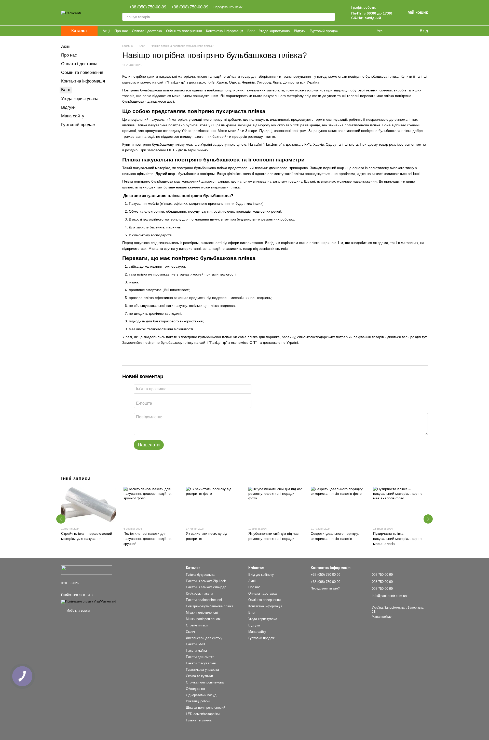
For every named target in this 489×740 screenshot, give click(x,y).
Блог (251, 31)
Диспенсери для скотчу (204, 638)
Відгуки (300, 31)
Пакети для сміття (200, 657)
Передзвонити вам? (227, 7)
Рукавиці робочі (198, 701)
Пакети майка (196, 650)
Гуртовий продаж (324, 31)
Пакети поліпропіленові (204, 600)
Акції (106, 31)
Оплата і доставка (147, 31)
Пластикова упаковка (202, 670)
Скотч (190, 632)
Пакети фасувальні (201, 663)
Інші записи (75, 478)
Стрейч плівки (197, 625)
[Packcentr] (86, 570)
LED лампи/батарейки (203, 714)
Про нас (121, 31)
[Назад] (60, 519)
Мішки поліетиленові (202, 612)
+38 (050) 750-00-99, (148, 7)
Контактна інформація (224, 31)
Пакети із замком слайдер (206, 587)
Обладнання (195, 689)
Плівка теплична (198, 720)
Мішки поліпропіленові (203, 619)
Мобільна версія (78, 610)
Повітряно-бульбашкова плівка (209, 606)
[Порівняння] (394, 30)
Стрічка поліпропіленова (205, 682)
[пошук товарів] (331, 17)
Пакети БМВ (195, 644)
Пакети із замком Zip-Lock (206, 581)
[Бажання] (405, 30)
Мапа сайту (72, 116)
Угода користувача (274, 31)
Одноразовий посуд (201, 695)
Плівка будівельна (200, 575)
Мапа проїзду (381, 617)
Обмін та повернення (184, 31)
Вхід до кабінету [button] (261, 575)
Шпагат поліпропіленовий (205, 707)
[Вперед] (428, 519)
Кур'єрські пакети (199, 593)
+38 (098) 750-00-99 (189, 7)
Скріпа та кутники (199, 676)
